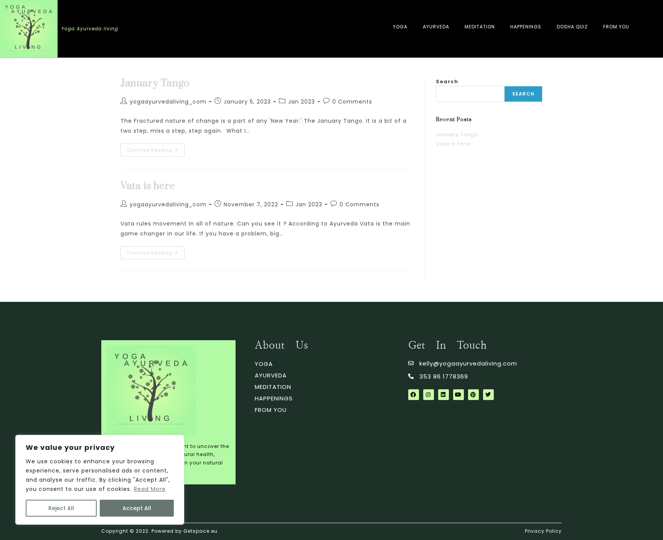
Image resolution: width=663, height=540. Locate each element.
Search (447, 81)
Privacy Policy (543, 531)
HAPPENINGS (525, 26)
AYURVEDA (436, 26)
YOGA (400, 26)
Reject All (61, 508)
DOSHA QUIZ (572, 26)
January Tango (155, 83)
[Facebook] (413, 394)
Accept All (136, 508)
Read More (150, 489)
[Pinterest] (473, 394)
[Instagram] (428, 394)
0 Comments (352, 101)
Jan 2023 (301, 101)
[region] (99, 480)
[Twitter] (488, 394)
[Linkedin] (443, 394)
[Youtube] (458, 394)
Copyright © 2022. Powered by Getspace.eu (159, 531)
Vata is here (147, 186)
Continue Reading (156, 148)
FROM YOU (616, 26)
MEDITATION (480, 26)
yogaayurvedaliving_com (168, 101)
